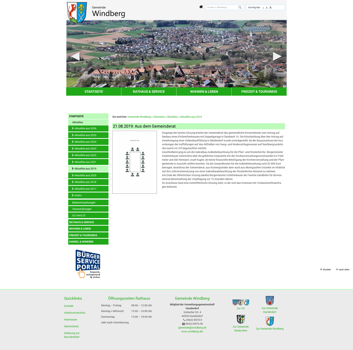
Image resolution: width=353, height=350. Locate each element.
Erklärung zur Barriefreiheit (72, 335)
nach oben (344, 269)
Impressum (70, 319)
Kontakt (68, 306)
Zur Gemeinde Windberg (270, 328)
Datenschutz (71, 326)
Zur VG (241, 308)
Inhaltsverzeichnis (74, 312)
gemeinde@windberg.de (192, 327)
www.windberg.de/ (192, 331)
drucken (327, 269)
